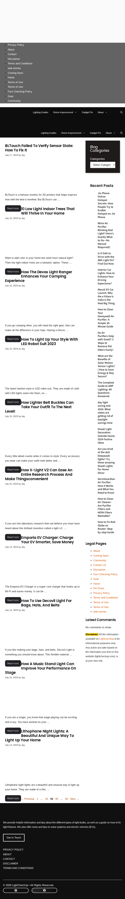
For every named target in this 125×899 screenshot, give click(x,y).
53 (47, 798)
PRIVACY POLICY (13, 849)
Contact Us (99, 565)
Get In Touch (14, 837)
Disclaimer (14, 58)
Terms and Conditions (20, 63)
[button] (121, 112)
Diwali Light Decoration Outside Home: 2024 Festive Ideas (106, 435)
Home (11, 77)
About (11, 49)
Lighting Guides (40, 112)
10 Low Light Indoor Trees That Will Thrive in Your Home (48, 211)
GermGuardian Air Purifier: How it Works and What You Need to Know (106, 485)
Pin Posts (98, 588)
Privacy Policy (16, 44)
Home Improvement (63, 112)
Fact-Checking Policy (20, 91)
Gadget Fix (87, 112)
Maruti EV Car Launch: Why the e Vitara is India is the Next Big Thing (106, 296)
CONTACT (9, 859)
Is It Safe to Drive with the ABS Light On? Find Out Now (106, 258)
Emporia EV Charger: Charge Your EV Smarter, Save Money (47, 539)
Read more (13, 208)
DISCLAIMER (10, 863)
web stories (14, 68)
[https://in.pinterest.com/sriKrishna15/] (16, 890)
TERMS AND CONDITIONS (18, 868)
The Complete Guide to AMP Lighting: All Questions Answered (106, 389)
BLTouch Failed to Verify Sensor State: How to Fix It (39, 148)
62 (67, 798)
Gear (10, 96)
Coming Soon (15, 73)
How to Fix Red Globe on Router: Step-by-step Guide (106, 527)
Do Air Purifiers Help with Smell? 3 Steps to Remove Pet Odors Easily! (106, 341)
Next (74, 798)
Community (14, 100)
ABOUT (7, 854)
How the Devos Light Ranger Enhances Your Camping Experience (38, 276)
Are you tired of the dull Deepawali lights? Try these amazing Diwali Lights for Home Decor (106, 461)
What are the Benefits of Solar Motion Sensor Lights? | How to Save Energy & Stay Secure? (106, 366)
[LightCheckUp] (11, 112)
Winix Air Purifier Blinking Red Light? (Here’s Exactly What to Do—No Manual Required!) (106, 235)
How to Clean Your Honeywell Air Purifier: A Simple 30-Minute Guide (106, 317)
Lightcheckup (106, 639)
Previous (27, 798)
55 (57, 798)
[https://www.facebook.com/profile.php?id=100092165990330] (44, 890)
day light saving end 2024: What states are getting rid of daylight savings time (105, 412)
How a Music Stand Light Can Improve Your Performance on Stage (40, 668)
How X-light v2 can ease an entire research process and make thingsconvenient (38, 474)
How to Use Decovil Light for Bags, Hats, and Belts (46, 603)
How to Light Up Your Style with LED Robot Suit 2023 (49, 341)
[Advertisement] (62, 21)
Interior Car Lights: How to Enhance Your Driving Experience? (106, 276)
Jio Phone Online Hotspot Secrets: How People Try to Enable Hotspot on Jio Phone (106, 205)
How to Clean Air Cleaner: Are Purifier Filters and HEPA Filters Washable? (105, 507)
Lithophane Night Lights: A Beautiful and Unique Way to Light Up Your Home (39, 736)
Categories (97, 159)
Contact (12, 54)
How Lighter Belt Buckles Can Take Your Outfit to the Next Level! (39, 407)
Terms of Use (15, 82)
